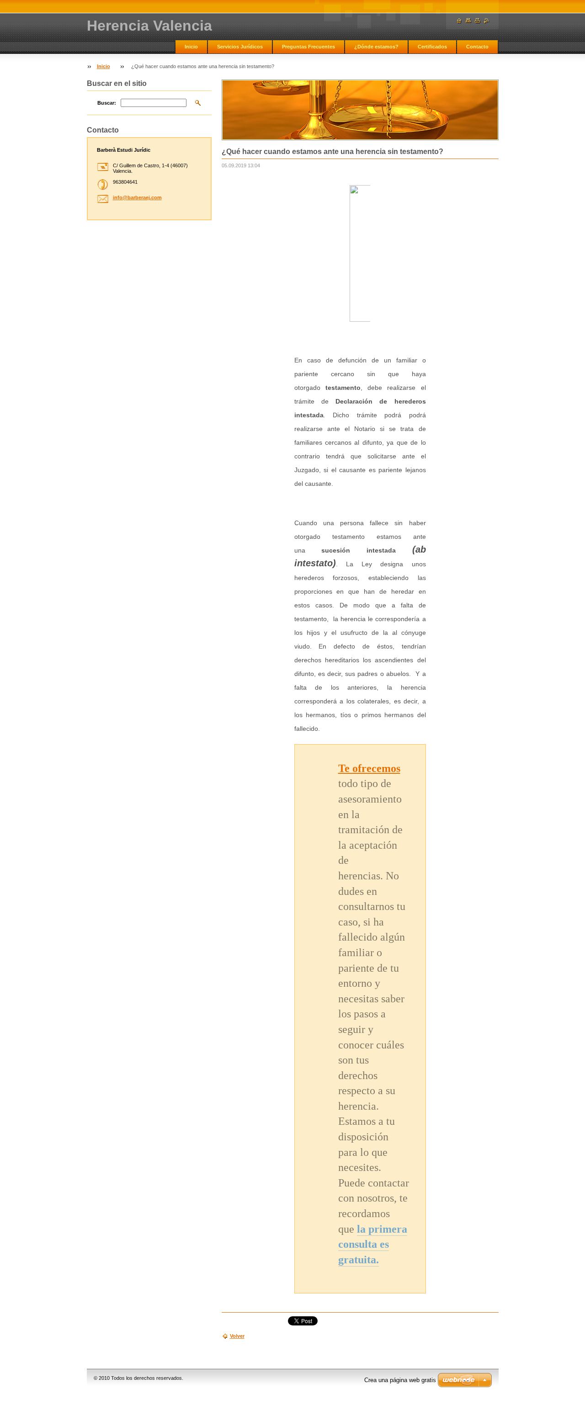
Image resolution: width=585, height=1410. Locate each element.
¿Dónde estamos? (376, 46)
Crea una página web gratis (400, 1380)
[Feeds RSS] (486, 20)
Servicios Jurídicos (240, 46)
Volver (237, 1336)
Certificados (432, 46)
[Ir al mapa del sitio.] (468, 20)
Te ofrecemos (369, 768)
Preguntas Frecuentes (308, 46)
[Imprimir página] (477, 20)
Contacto (477, 46)
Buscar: (106, 103)
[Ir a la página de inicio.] (459, 20)
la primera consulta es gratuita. (372, 1244)
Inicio (191, 46)
